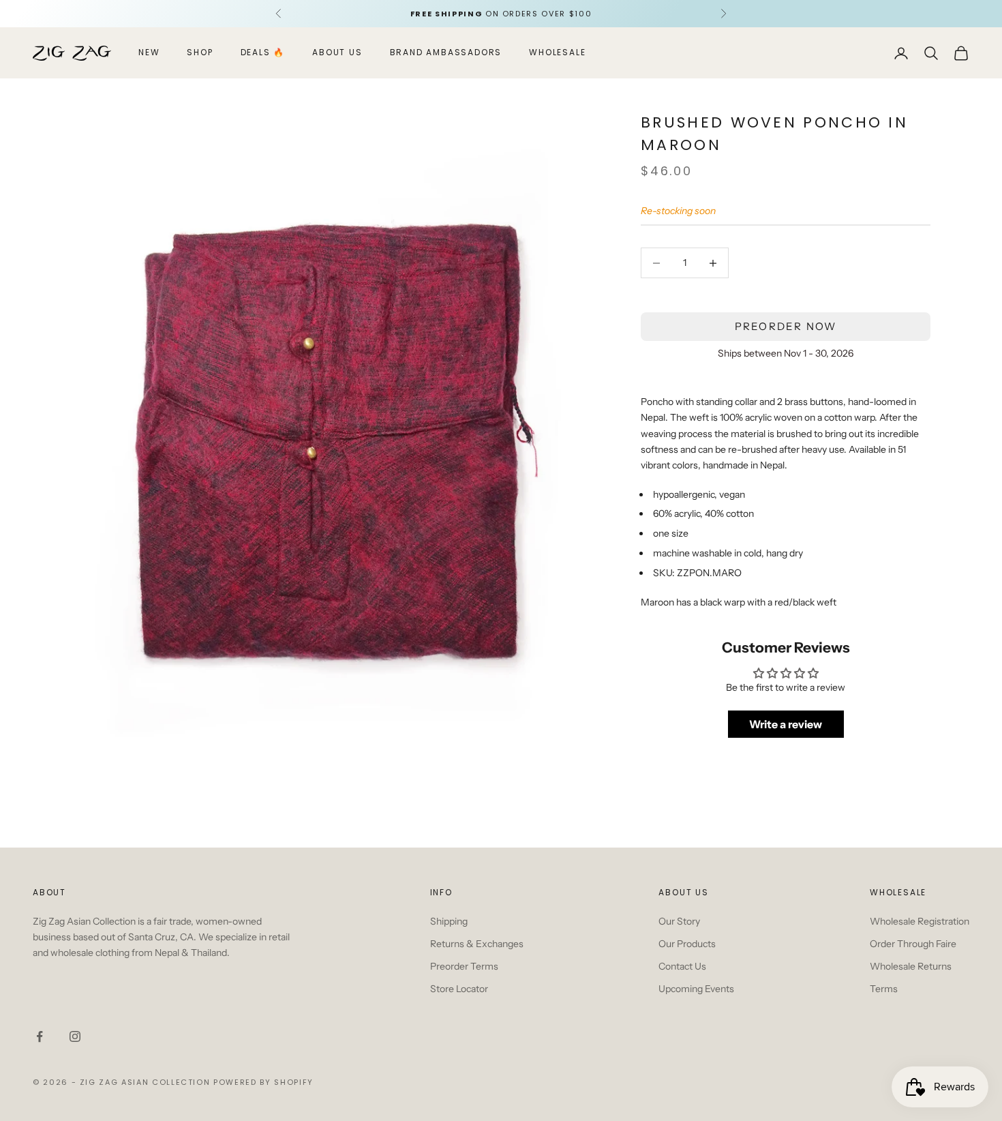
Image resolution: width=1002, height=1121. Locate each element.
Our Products (687, 944)
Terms (884, 989)
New (149, 53)
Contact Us (682, 966)
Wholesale (557, 53)
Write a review (785, 725)
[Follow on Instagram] (75, 1036)
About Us (337, 53)
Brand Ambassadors (446, 53)
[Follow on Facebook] (39, 1036)
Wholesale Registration (919, 921)
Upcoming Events (696, 989)
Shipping (449, 921)
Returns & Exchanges (476, 944)
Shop (200, 53)
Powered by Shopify (263, 1082)
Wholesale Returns (911, 966)
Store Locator (459, 989)
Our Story (679, 921)
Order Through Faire (913, 944)
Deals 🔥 (263, 53)
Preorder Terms (464, 966)
